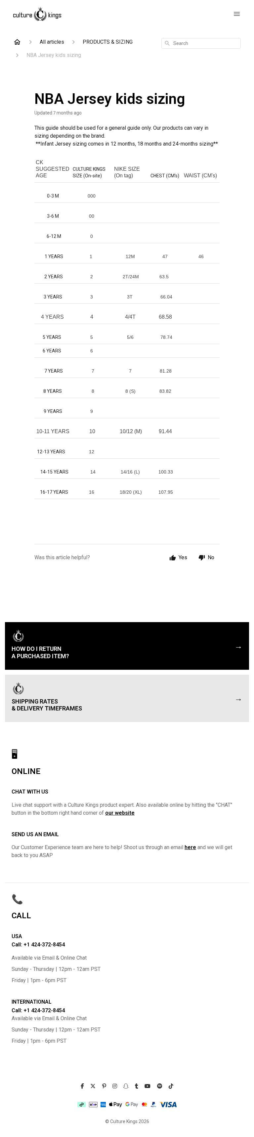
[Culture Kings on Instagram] (114, 1086)
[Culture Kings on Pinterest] (104, 1086)
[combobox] (201, 43)
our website (120, 813)
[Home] (17, 42)
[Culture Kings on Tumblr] (136, 1086)
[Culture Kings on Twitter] (93, 1086)
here (190, 847)
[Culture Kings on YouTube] (147, 1086)
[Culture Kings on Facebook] (82, 1086)
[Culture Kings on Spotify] (159, 1086)
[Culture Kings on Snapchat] (126, 1086)
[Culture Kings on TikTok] (171, 1086)
